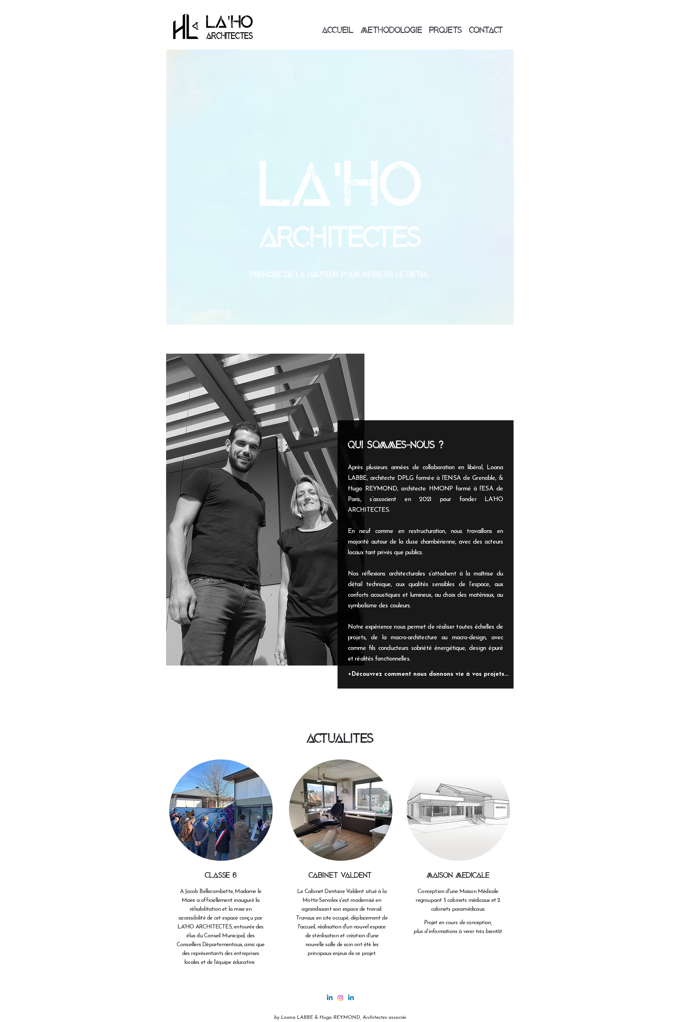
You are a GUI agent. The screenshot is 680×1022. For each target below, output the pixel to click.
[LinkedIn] (351, 997)
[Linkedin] (329, 997)
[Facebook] (340, 997)
